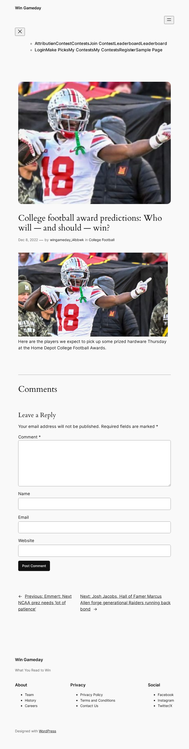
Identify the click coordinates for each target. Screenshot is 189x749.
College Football (101, 240)
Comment (29, 437)
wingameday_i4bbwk (67, 240)
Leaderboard (127, 43)
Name (24, 493)
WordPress (47, 731)
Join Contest (101, 43)
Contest (63, 43)
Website (26, 540)
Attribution (45, 43)
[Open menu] (169, 20)
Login (40, 49)
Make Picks (57, 49)
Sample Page (149, 49)
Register (127, 49)
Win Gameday (28, 7)
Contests (80, 43)
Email (23, 517)
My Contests (81, 49)
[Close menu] (20, 32)
